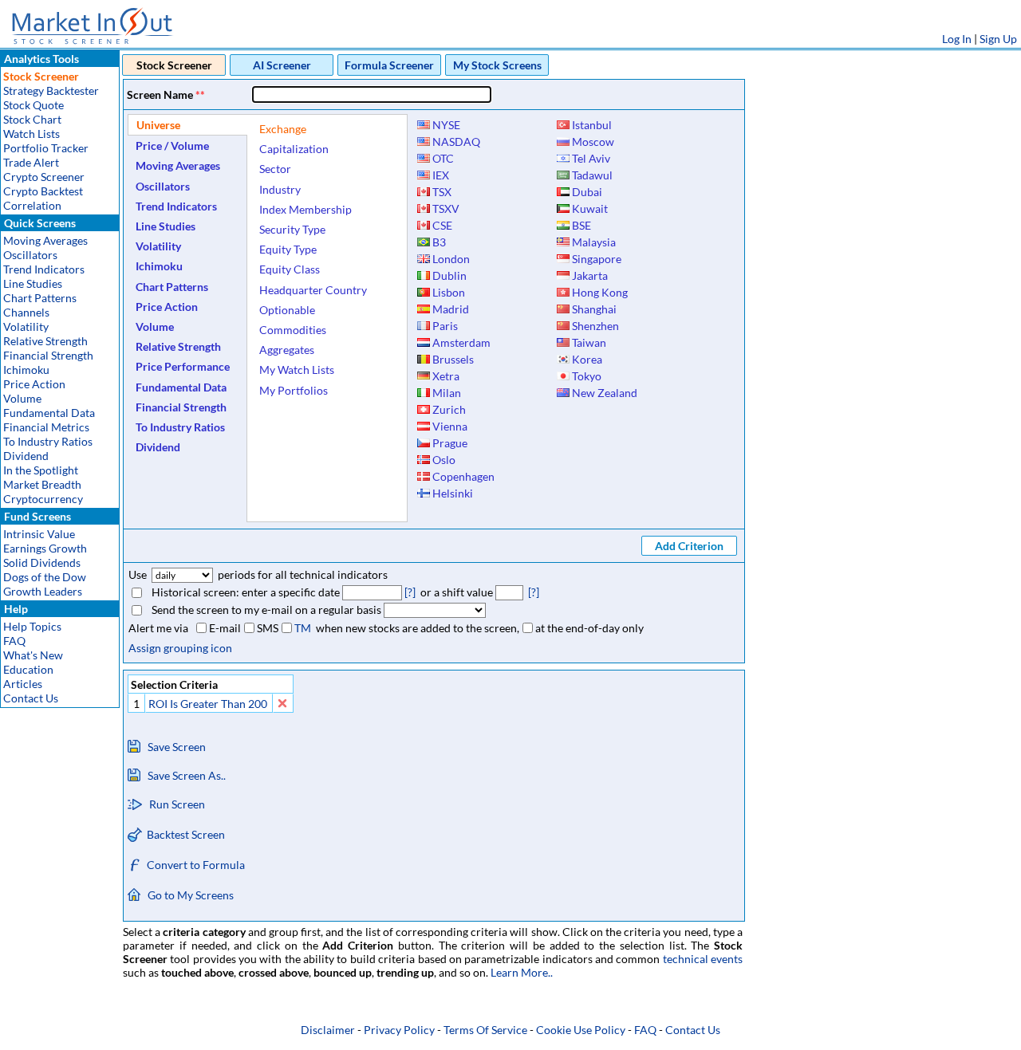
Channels (26, 312)
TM (302, 628)
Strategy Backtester (51, 90)
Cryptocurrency (43, 498)
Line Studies (32, 283)
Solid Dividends (42, 562)
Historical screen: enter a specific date (246, 592)
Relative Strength (45, 341)
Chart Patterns (40, 298)
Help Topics (32, 626)
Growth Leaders (42, 591)
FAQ (14, 640)
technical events (703, 958)
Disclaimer (328, 1029)
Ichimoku (26, 369)
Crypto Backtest (43, 191)
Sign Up (998, 38)
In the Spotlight (40, 470)
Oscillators (30, 255)
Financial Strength (48, 355)
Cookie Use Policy (580, 1029)
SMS (267, 628)
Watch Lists (31, 133)
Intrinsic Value (39, 534)
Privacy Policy (399, 1029)
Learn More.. (522, 972)
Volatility (26, 326)
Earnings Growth (45, 548)
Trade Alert (31, 162)
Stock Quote (33, 105)
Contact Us (30, 698)
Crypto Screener (44, 176)
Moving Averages (45, 240)
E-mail (225, 628)
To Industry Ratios (48, 441)
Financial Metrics (46, 427)
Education (28, 669)
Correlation (32, 205)
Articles (22, 683)
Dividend (26, 455)
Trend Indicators (44, 269)
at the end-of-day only (589, 628)
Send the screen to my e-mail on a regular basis (266, 609)
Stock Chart (32, 119)
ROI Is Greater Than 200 (207, 703)
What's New (33, 655)
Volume (22, 398)
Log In (957, 38)
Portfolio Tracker (46, 148)
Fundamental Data (49, 412)
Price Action (34, 384)
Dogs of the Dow (44, 577)
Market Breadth (42, 484)
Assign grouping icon (180, 648)
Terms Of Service (485, 1029)
